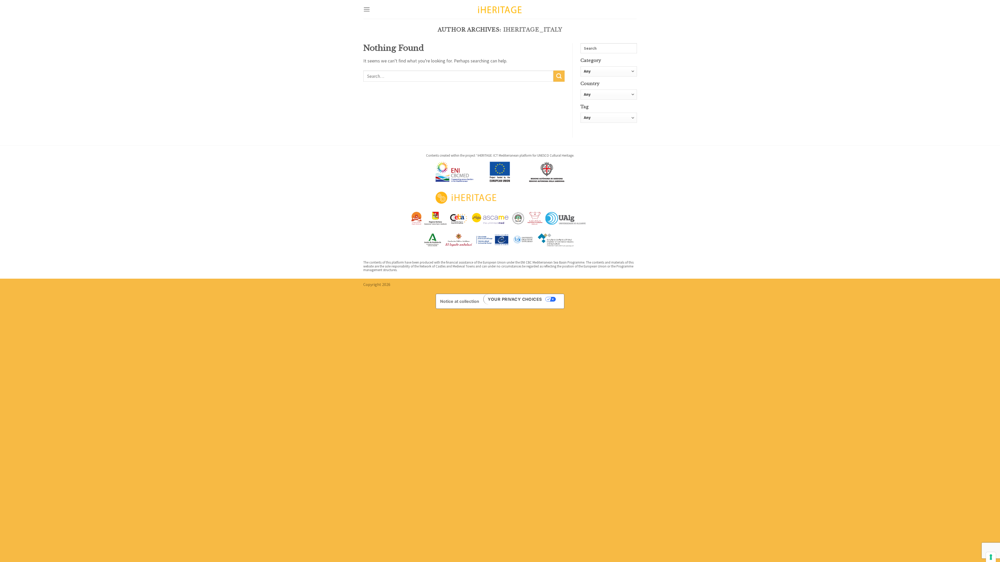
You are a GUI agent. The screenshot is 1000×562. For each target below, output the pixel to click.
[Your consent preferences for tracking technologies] (991, 557)
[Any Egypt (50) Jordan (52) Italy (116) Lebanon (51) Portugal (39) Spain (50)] (608, 95)
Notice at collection (459, 301)
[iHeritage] (500, 9)
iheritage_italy (532, 29)
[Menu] (366, 9)
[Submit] (559, 76)
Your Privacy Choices (515, 299)
